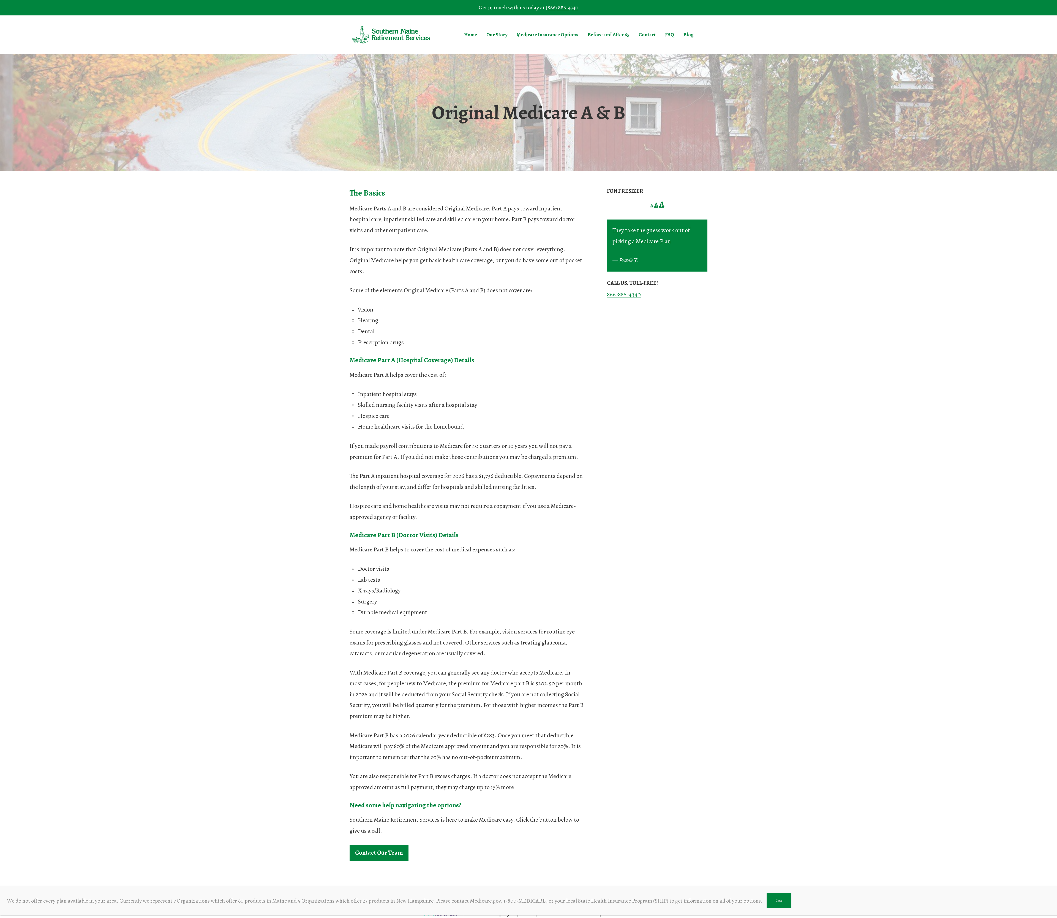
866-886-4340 (624, 294)
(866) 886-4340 (562, 7)
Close (779, 900)
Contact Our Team (379, 853)
